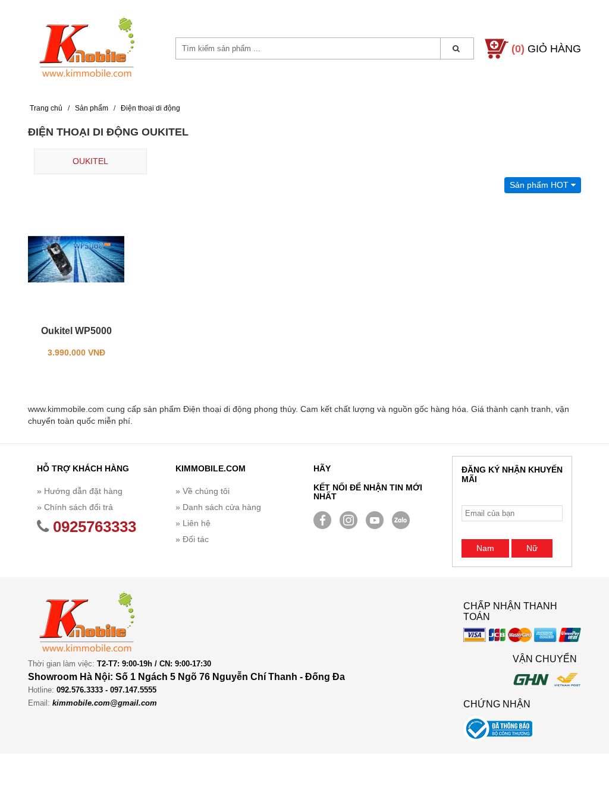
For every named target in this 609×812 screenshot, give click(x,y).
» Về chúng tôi (202, 491)
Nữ (532, 548)
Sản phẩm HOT (540, 185)
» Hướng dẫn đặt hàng (80, 491)
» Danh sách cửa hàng (218, 507)
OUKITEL (90, 161)
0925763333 (92, 527)
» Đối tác (192, 539)
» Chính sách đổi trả (75, 507)
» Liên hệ (193, 523)
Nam (485, 548)
